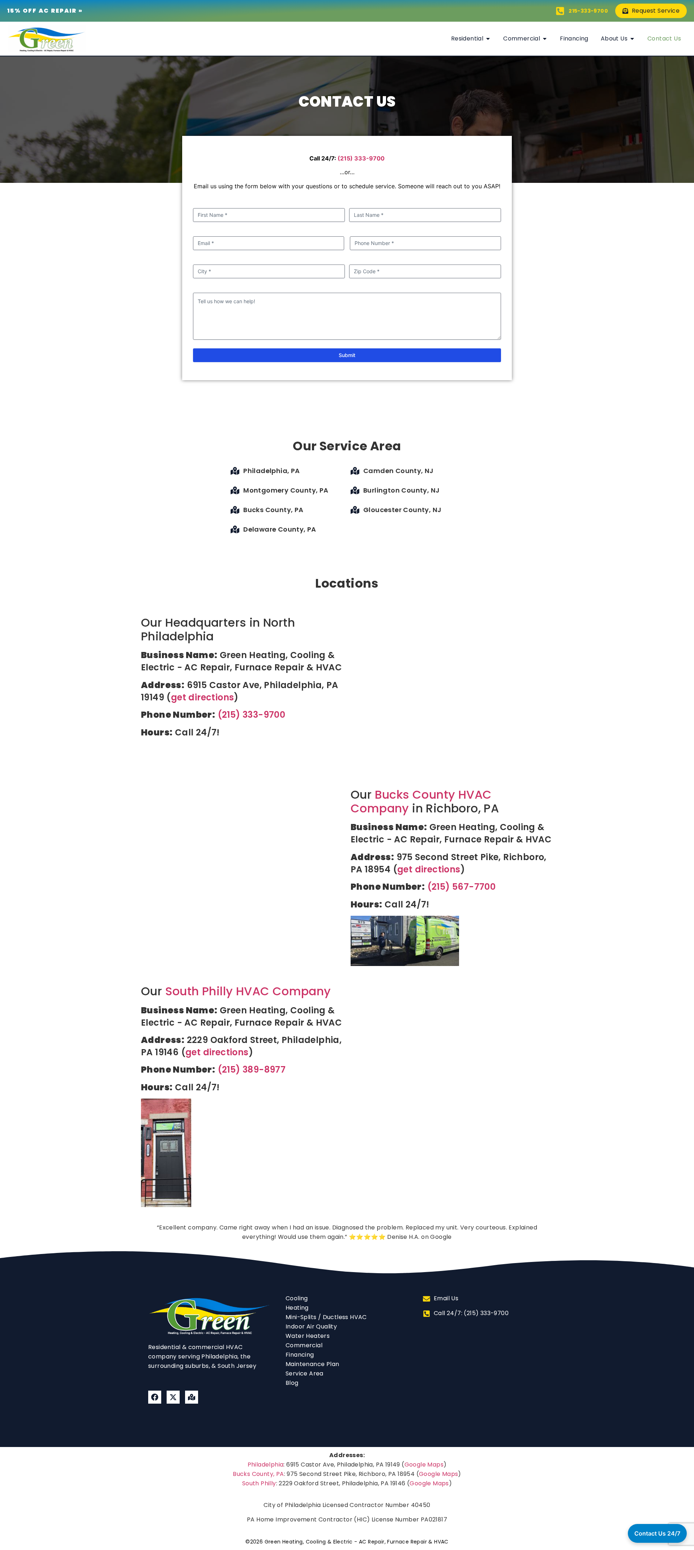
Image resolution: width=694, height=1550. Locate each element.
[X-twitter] (173, 1397)
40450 (420, 1505)
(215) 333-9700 (361, 158)
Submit (347, 355)
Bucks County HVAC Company (421, 801)
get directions (202, 697)
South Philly (259, 1483)
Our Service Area (347, 446)
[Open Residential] (488, 39)
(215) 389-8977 (252, 1069)
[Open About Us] (632, 39)
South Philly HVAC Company (248, 991)
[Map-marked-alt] (191, 1397)
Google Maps (424, 1464)
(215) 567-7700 (461, 887)
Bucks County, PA (258, 1474)
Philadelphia (266, 1464)
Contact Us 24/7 (657, 1533)
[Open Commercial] (545, 39)
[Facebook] (154, 1397)
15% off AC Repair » (45, 11)
